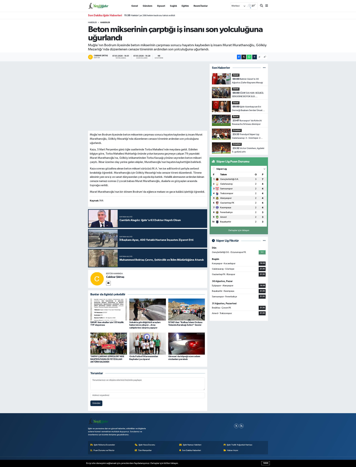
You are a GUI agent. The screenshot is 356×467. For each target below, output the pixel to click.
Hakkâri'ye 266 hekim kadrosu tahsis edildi (149, 15)
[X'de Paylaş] (243, 57)
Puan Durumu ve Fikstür (104, 450)
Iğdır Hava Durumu (147, 445)
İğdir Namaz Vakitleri (192, 445)
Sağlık (173, 6)
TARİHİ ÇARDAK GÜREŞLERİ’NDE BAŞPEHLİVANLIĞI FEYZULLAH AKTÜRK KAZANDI (107, 359)
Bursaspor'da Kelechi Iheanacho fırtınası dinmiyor (247, 122)
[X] (236, 426)
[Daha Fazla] (254, 57)
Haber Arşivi (232, 450)
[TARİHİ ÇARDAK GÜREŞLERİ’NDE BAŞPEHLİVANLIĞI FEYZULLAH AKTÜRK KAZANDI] (108, 343)
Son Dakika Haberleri (191, 450)
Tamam (265, 463)
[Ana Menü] (265, 6)
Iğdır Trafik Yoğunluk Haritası (239, 445)
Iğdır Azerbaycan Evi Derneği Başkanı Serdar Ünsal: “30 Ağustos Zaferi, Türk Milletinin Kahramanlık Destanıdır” (247, 108)
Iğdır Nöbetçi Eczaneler (104, 445)
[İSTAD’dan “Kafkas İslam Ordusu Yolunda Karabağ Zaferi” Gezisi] (186, 309)
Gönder (96, 403)
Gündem (147, 6)
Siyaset (161, 6)
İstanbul (237, 130)
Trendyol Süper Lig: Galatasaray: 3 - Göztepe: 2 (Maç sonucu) (246, 136)
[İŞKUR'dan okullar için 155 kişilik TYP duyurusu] (108, 309)
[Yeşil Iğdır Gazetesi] (98, 5)
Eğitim (185, 6)
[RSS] (241, 426)
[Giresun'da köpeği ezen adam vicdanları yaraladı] (186, 343)
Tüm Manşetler (145, 450)
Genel (134, 6)
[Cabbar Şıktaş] (97, 279)
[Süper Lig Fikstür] (264, 241)
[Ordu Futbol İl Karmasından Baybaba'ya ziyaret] (147, 343)
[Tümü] (264, 68)
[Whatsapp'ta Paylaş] (249, 57)
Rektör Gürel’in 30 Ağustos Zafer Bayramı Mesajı (247, 81)
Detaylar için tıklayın (238, 230)
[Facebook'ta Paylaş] (239, 57)
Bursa (235, 116)
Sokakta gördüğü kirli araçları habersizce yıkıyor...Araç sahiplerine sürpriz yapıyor (144, 325)
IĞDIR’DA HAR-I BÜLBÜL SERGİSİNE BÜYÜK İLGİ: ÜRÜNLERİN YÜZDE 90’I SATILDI (248, 95)
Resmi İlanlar (201, 6)
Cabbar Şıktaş (115, 277)
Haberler (92, 23)
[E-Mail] (108, 283)
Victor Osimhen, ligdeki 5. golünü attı (248, 150)
